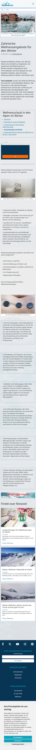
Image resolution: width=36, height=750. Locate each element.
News (7, 9)
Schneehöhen (18, 672)
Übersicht (7, 119)
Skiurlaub (18, 678)
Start (2, 9)
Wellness (18, 697)
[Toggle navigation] (33, 4)
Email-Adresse (18, 654)
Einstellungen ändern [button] (18, 744)
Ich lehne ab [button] (18, 740)
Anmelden (18, 661)
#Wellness (10, 543)
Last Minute (18, 691)
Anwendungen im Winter (13, 130)
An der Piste (18, 694)
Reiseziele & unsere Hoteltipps (14, 122)
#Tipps (4, 543)
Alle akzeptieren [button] (18, 737)
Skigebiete (18, 675)
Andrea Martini (17, 54)
